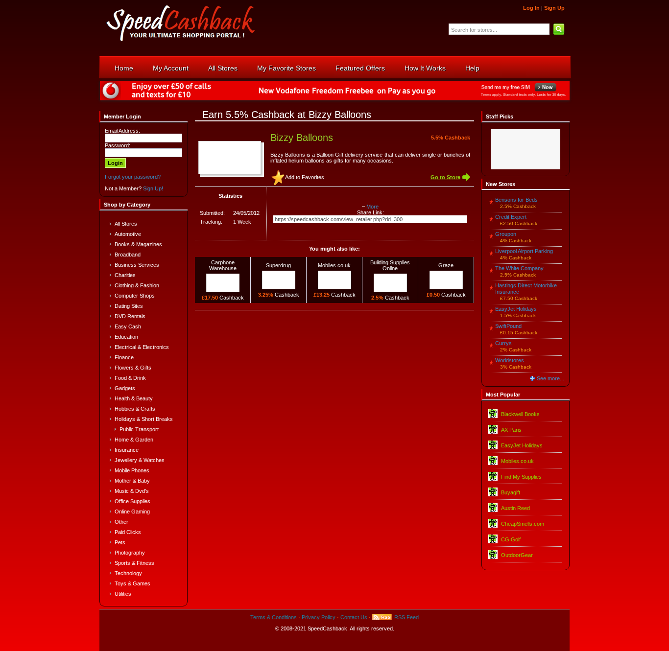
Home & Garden (134, 439)
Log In (531, 8)
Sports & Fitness (134, 563)
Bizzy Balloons (301, 137)
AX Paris (511, 430)
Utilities (123, 594)
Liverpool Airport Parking (524, 251)
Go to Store (445, 177)
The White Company (519, 268)
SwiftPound (508, 326)
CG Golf (511, 539)
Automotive (128, 234)
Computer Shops (135, 296)
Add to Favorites (304, 177)
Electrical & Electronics (142, 347)
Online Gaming (132, 511)
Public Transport (139, 429)
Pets (120, 542)
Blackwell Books (520, 414)
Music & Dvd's (132, 491)
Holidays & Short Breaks (144, 419)
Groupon (505, 234)
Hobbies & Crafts (135, 409)
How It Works (425, 68)
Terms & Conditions (273, 617)
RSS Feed (406, 617)
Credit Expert (510, 217)
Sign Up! (153, 188)
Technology (128, 573)
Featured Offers (360, 68)
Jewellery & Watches (140, 460)
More (372, 206)
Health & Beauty (134, 398)
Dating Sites (129, 306)
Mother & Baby (132, 481)
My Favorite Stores (286, 68)
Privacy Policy (318, 617)
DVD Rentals (130, 316)
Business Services (137, 265)
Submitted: (212, 213)
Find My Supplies (521, 477)
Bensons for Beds (516, 200)
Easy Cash (128, 326)
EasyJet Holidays (516, 309)
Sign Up (554, 8)
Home (124, 68)
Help (472, 68)
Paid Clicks (128, 532)
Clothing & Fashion (137, 285)
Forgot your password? (133, 177)
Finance (124, 357)
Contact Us (353, 617)
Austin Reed (515, 508)
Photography (130, 553)
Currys (503, 343)
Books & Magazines (138, 244)
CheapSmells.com (522, 524)
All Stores (223, 68)
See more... (550, 378)
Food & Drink (130, 378)
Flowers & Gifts (133, 368)
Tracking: (211, 222)
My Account (171, 68)
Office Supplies (132, 501)
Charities (125, 275)
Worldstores (509, 360)
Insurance (127, 450)
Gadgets (125, 388)
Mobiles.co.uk (517, 461)
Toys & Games (132, 583)
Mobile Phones (132, 470)
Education (126, 337)
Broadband (128, 254)
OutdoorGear (517, 555)
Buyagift (510, 492)
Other (121, 522)
